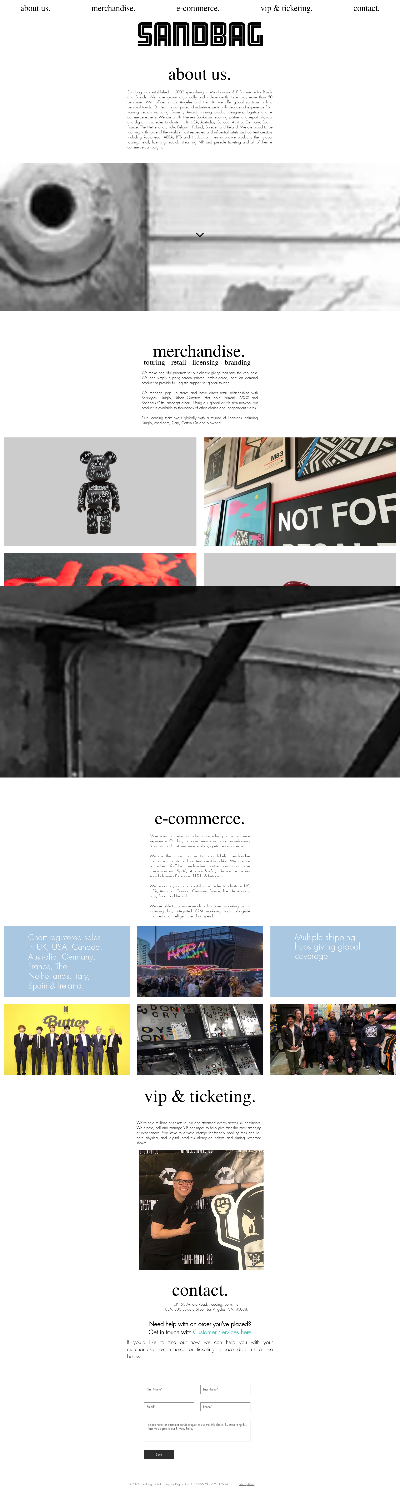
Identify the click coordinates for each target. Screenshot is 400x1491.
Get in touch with (171, 1332)
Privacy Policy (247, 1484)
